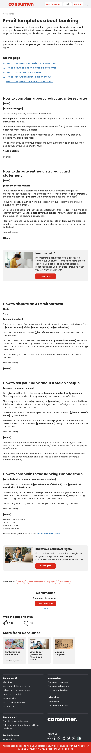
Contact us (8, 706)
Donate (77, 4)
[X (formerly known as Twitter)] (59, 738)
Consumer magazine (58, 682)
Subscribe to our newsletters (16, 690)
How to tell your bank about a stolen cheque (29, 76)
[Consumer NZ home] (21, 4)
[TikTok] (69, 738)
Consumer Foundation (58, 705)
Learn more (45, 276)
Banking (21, 582)
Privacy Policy (9, 698)
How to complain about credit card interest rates (31, 63)
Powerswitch (53, 701)
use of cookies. (65, 748)
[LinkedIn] (74, 738)
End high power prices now (15, 721)
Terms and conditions (13, 694)
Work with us (9, 739)
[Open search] (86, 4)
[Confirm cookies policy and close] (88, 745)
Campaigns (9, 717)
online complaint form (48, 533)
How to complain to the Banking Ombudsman (29, 81)
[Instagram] (64, 738)
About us (7, 682)
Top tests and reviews (58, 690)
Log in (45, 608)
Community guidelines (14, 702)
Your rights (45, 565)
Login (67, 4)
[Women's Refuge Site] (79, 738)
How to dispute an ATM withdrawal (23, 72)
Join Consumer (53, 4)
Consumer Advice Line (58, 686)
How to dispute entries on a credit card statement (31, 67)
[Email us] (49, 738)
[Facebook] (54, 738)
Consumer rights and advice (16, 686)
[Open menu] (4, 4)
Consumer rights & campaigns (42, 582)
